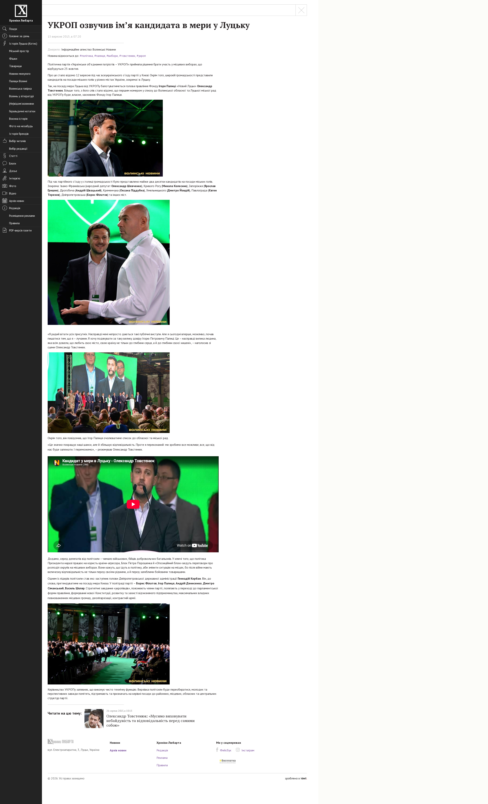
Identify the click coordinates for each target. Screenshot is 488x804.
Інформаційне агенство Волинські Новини (88, 49)
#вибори (112, 56)
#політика (86, 56)
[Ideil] (296, 778)
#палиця (99, 56)
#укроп (141, 56)
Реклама (162, 758)
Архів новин (118, 750)
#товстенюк (127, 56)
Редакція (162, 750)
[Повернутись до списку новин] (301, 10)
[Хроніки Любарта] (76, 742)
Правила (162, 765)
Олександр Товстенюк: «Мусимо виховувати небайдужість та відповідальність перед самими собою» (150, 720)
